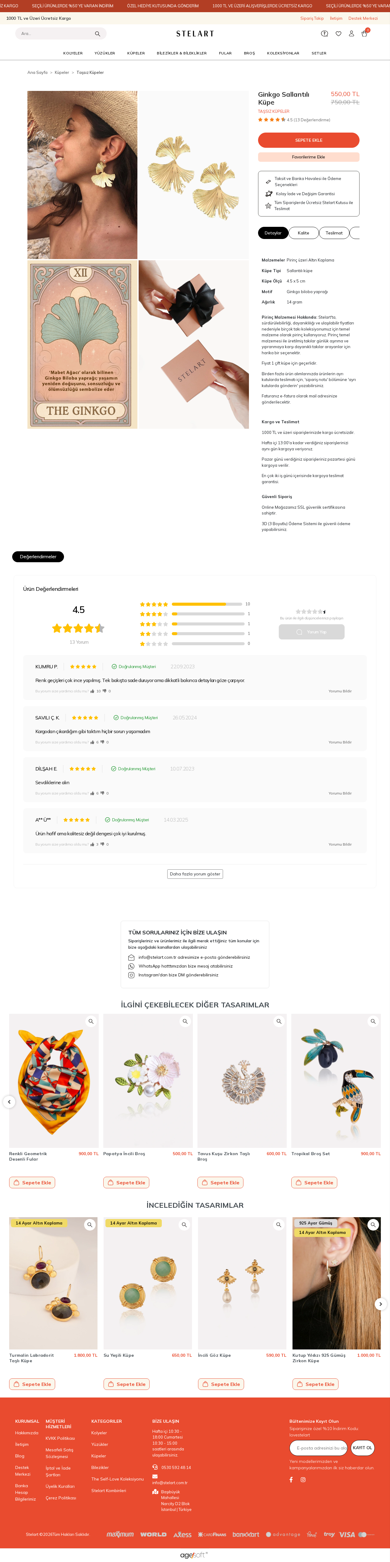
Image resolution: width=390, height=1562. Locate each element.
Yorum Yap (316, 632)
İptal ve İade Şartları (58, 1471)
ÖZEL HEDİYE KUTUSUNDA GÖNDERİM (163, 5)
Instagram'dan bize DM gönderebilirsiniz (178, 975)
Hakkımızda (26, 1433)
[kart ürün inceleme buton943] (185, 1021)
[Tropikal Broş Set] (242, 1081)
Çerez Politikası (61, 1498)
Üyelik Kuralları (60, 1486)
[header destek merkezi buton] (324, 33)
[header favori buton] (338, 33)
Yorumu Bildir (340, 691)
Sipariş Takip (312, 18)
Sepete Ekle (37, 1182)
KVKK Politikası (60, 1438)
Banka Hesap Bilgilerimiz (25, 1492)
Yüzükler (99, 1444)
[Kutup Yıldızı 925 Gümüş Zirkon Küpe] (336, 1283)
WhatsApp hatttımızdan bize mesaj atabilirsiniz (186, 966)
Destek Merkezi (363, 18)
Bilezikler (100, 1467)
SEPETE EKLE (308, 140)
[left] (9, 1102)
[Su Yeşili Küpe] (148, 1283)
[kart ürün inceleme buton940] (279, 1021)
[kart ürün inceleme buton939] (373, 1021)
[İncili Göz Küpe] (242, 1283)
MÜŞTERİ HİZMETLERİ (58, 1423)
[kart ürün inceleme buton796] (373, 1225)
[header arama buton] (97, 33)
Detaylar (273, 233)
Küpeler (98, 1456)
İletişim (336, 18)
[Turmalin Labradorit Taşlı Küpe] (53, 1283)
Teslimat (334, 233)
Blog (19, 1456)
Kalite (303, 233)
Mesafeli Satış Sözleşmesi (59, 1453)
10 (98, 691)
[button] (351, 33)
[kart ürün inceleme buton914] (90, 1225)
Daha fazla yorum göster (195, 874)
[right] (380, 1102)
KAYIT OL (362, 1447)
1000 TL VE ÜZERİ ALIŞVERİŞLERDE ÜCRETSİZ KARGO (262, 5)
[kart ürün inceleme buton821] (184, 1225)
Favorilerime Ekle (308, 157)
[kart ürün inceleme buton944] (91, 1021)
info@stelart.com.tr (170, 1482)
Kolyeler (99, 1433)
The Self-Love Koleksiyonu (117, 1479)
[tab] (38, 557)
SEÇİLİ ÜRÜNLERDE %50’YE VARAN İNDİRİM (72, 5)
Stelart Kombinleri (108, 1490)
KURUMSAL (27, 1421)
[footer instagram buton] (303, 1479)
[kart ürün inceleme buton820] (279, 1225)
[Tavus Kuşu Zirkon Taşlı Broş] (148, 1081)
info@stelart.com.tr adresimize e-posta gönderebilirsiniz (194, 957)
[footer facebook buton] (291, 1479)
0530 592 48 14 (176, 1467)
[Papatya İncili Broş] (54, 1081)
